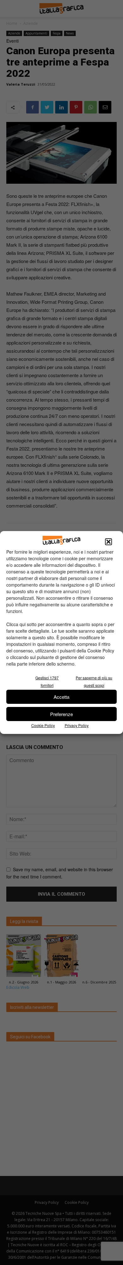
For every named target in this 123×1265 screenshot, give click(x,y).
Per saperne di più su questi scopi (94, 681)
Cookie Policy (43, 725)
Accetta (61, 696)
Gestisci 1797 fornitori (47, 681)
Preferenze (61, 714)
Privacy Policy (77, 725)
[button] (108, 542)
